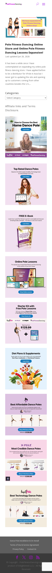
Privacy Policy (18, 549)
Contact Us (31, 549)
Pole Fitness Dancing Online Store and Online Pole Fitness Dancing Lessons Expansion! (25, 48)
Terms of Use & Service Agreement (24, 545)
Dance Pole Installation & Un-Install (24, 541)
